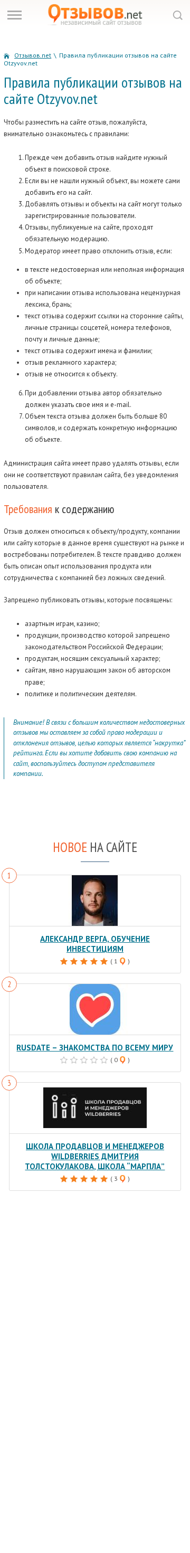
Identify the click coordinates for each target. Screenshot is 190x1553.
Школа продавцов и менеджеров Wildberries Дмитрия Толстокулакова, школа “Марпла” (95, 1156)
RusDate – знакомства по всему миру (94, 1048)
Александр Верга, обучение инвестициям (95, 944)
